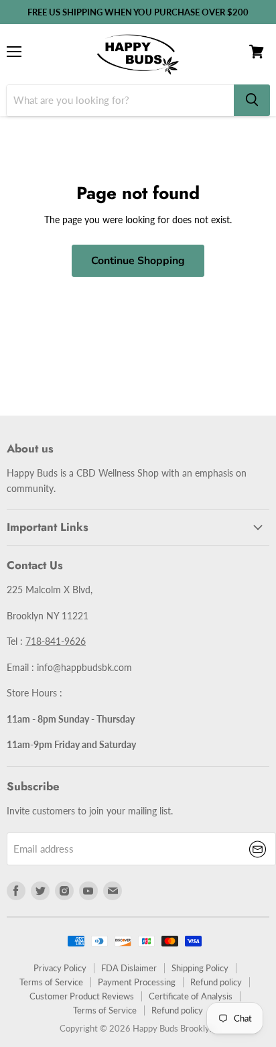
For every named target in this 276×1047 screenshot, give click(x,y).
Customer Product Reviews (81, 996)
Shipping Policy (199, 968)
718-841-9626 (55, 641)
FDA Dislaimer (129, 968)
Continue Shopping (138, 260)
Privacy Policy (59, 968)
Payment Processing (137, 982)
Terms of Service (51, 982)
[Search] (252, 100)
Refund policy (216, 982)
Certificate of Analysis (190, 996)
